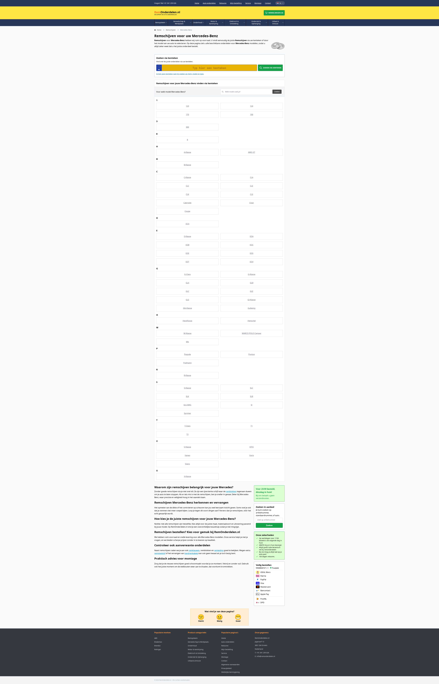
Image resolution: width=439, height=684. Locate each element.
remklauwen (194, 550)
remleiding (219, 550)
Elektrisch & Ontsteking (197, 653)
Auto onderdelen (209, 3)
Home (197, 3)
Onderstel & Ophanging (197, 657)
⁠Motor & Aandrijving (195, 649)
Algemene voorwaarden (230, 664)
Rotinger (157, 649)
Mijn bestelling (236, 3)
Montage (257, 3)
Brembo (157, 646)
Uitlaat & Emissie (194, 661)
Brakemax (158, 642)
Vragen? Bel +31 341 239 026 (165, 3)
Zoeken (277, 92)
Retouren (222, 3)
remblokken (231, 491)
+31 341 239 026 (263, 653)
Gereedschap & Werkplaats (198, 642)
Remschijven (171, 30)
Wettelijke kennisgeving (230, 672)
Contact (268, 3)
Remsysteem (193, 638)
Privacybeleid (226, 668)
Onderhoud (192, 646)
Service (248, 3)
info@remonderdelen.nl (266, 656)
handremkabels (191, 553)
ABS (155, 638)
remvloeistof (159, 553)
